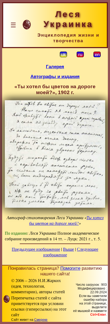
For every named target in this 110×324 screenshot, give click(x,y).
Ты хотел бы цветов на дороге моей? (66, 220)
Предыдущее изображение (36, 249)
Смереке (41, 320)
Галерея (55, 66)
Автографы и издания (55, 76)
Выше (68, 249)
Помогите (70, 268)
